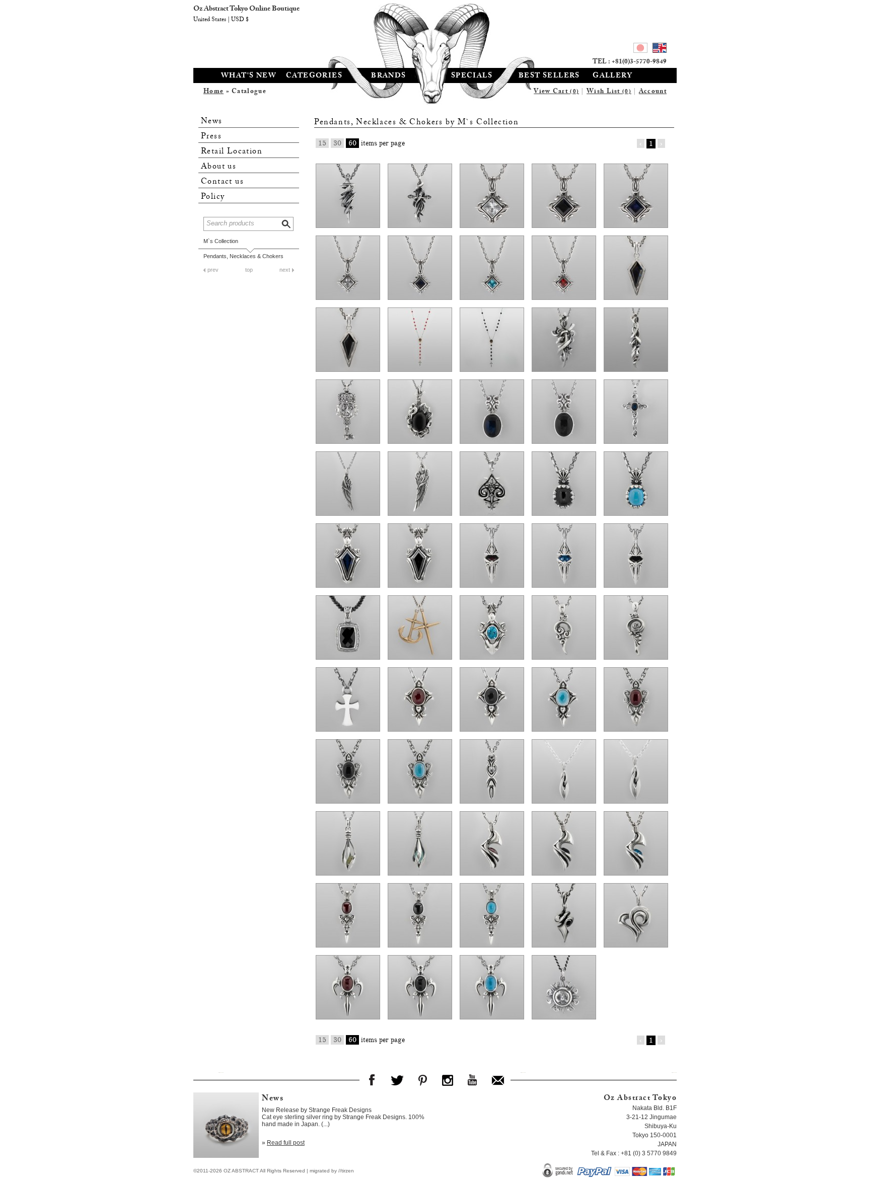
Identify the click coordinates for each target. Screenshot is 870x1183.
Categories (314, 76)
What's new (248, 76)
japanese (640, 49)
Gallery (612, 76)
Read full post (286, 1142)
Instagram (447, 1079)
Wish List (609, 92)
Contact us (222, 182)
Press (211, 136)
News (212, 121)
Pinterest (422, 1079)
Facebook (372, 1079)
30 (337, 143)
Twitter (397, 1079)
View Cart (556, 92)
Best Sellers (549, 76)
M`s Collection (220, 241)
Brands (388, 76)
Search (287, 222)
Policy (213, 197)
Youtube (472, 1079)
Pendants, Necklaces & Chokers (243, 256)
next (284, 270)
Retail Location (231, 151)
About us (218, 167)
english (659, 49)
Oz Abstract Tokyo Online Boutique (435, 32)
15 (322, 143)
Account (653, 92)
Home (213, 92)
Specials (471, 76)
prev (213, 270)
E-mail (497, 1079)
